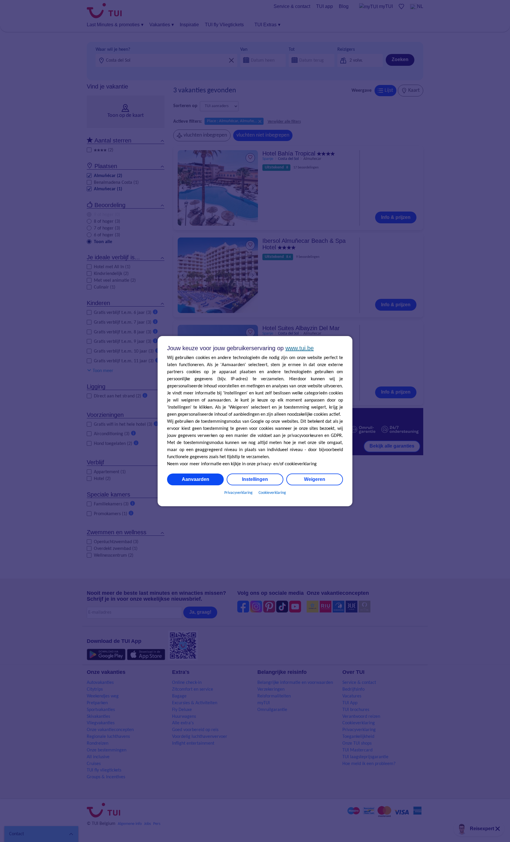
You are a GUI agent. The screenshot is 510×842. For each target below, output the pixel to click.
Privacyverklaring (238, 493)
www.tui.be (299, 348)
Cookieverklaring (272, 493)
